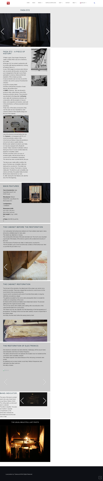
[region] (25, 30)
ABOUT (74, 2)
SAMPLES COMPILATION (51, 2)
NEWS (33, 2)
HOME (28, 2)
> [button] (44, 401)
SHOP (60, 2)
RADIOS (39, 2)
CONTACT (68, 2)
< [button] (22, 401)
